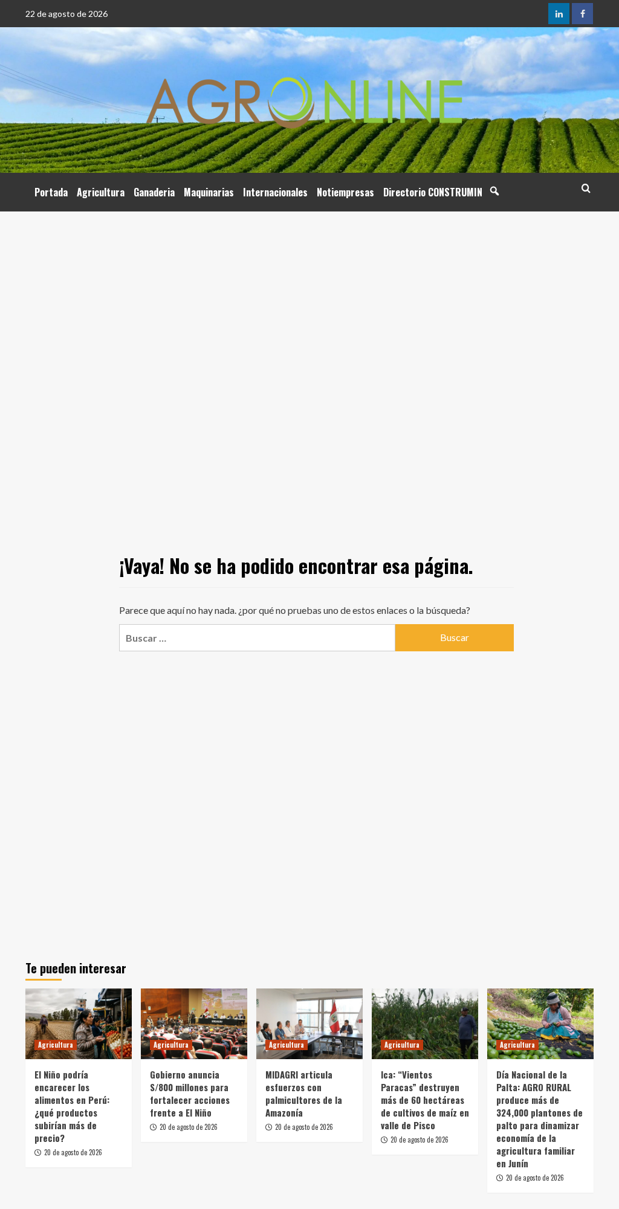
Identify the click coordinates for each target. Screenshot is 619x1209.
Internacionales (275, 192)
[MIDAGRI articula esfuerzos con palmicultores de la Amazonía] (309, 1023)
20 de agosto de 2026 (73, 1152)
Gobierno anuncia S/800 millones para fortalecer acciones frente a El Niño (190, 1093)
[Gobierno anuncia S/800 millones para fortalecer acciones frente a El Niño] (194, 1023)
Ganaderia (154, 192)
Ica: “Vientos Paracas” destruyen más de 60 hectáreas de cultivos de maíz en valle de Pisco (425, 1100)
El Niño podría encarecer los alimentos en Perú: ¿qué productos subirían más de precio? (71, 1106)
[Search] (586, 188)
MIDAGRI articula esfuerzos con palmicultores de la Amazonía (303, 1093)
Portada (51, 192)
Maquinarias (209, 192)
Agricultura (101, 192)
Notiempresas (345, 192)
